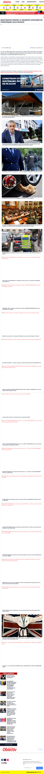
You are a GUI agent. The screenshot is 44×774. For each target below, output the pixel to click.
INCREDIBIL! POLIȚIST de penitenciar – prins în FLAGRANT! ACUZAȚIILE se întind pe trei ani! (22, 171)
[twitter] (41, 12)
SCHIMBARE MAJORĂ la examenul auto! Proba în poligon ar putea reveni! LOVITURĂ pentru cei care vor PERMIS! (22, 555)
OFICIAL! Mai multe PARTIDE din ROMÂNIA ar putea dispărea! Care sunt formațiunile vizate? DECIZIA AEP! (11, 721)
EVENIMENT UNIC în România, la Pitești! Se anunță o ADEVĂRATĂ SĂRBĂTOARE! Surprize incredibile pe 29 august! (21, 309)
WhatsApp (30, 72)
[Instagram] (8, 760)
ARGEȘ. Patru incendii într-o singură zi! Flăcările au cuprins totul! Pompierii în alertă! (20, 336)
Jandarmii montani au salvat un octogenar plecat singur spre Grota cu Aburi (11, 703)
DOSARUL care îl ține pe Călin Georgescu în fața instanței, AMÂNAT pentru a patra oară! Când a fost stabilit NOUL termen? (11, 712)
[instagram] (39, 14)
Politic (41, 2)
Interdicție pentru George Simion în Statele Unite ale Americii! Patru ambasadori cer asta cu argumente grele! (11, 739)
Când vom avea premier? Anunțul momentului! (11, 676)
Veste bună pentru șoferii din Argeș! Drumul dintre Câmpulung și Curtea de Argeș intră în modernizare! (11, 730)
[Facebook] (2, 760)
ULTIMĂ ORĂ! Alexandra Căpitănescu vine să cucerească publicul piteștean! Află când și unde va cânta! (21, 611)
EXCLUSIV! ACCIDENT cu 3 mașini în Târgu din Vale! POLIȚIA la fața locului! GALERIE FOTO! (21, 362)
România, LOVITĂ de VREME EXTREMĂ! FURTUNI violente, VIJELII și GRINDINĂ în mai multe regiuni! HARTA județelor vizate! (21, 390)
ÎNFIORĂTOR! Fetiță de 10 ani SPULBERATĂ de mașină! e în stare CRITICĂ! (18, 198)
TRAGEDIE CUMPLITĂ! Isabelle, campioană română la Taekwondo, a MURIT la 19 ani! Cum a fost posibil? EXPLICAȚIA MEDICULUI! (21, 638)
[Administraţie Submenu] (37, 1)
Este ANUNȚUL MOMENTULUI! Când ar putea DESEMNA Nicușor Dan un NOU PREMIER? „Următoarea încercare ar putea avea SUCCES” (11, 685)
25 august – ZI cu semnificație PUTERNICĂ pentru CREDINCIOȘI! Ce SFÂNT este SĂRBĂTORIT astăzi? (22, 666)
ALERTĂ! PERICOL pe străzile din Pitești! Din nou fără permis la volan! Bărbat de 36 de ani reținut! (21, 253)
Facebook (25, 71)
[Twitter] (5, 760)
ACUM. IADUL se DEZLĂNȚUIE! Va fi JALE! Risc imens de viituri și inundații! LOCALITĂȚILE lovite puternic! (21, 281)
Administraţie (31, 2)
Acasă (17, 2)
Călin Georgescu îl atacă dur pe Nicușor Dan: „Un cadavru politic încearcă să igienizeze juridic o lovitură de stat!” (11, 695)
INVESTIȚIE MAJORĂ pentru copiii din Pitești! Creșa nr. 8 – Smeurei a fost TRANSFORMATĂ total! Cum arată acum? (21, 472)
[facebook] (39, 12)
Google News (9, 72)
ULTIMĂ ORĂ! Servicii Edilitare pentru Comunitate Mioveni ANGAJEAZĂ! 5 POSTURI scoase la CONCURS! (21, 500)
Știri (23, 2)
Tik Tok (15, 72)
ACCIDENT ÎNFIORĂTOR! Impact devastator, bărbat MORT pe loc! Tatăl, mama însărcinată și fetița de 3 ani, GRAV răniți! (21, 528)
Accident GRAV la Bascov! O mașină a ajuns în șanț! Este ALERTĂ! (16, 417)
